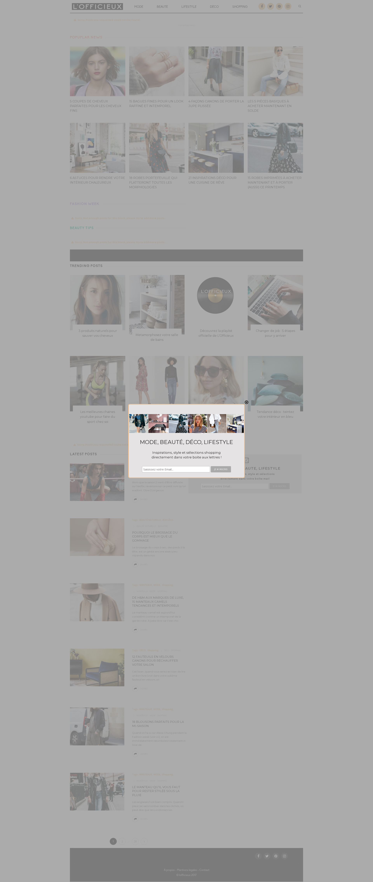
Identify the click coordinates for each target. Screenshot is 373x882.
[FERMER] (246, 402)
